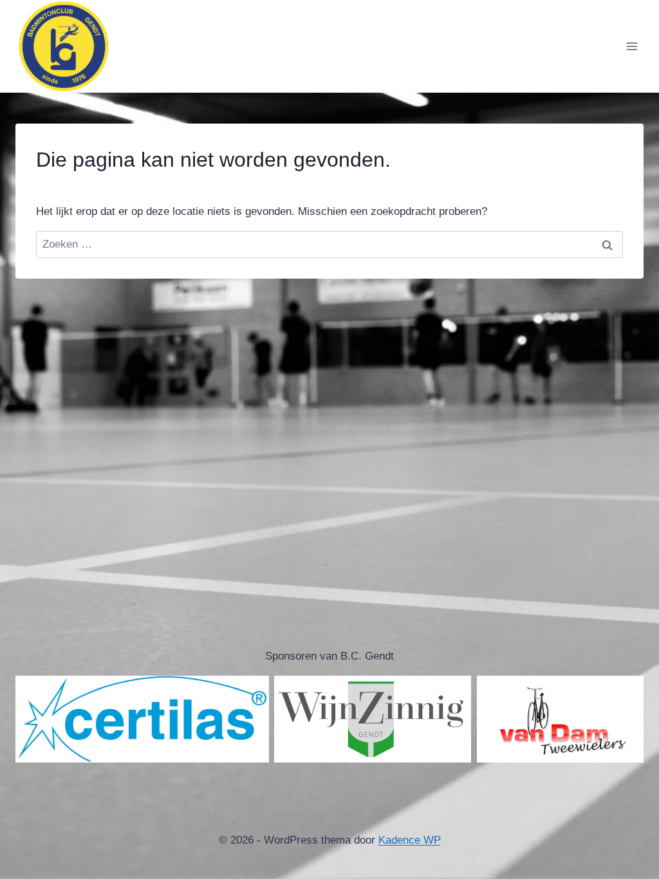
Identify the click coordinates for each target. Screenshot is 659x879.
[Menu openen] (632, 46)
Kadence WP (409, 840)
